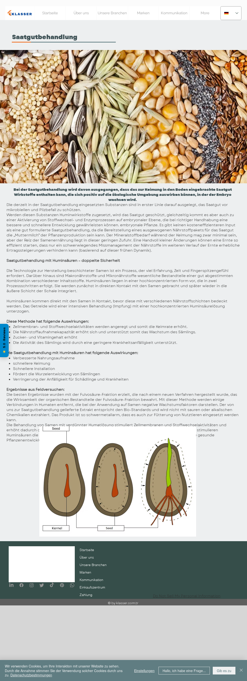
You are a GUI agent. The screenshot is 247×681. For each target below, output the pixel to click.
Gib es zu (224, 670)
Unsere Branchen (93, 565)
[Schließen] (241, 670)
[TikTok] (52, 585)
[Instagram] (31, 585)
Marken (85, 572)
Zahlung (86, 595)
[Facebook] (21, 585)
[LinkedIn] (11, 585)
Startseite (87, 550)
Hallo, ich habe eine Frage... (184, 670)
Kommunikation (91, 580)
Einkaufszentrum (92, 587)
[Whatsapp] (72, 585)
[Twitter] (41, 585)
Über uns (87, 557)
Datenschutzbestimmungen (31, 675)
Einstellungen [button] (144, 670)
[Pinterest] (62, 585)
